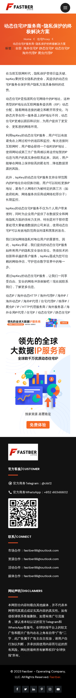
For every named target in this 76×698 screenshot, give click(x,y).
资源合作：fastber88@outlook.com (33, 559)
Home (27, 39)
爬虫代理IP (45, 53)
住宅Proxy (43, 39)
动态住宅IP (62, 48)
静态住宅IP (46, 48)
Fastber (55, 677)
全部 (18, 48)
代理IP (26, 655)
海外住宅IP (30, 48)
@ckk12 (47, 483)
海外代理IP (29, 53)
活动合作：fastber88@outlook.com (33, 567)
